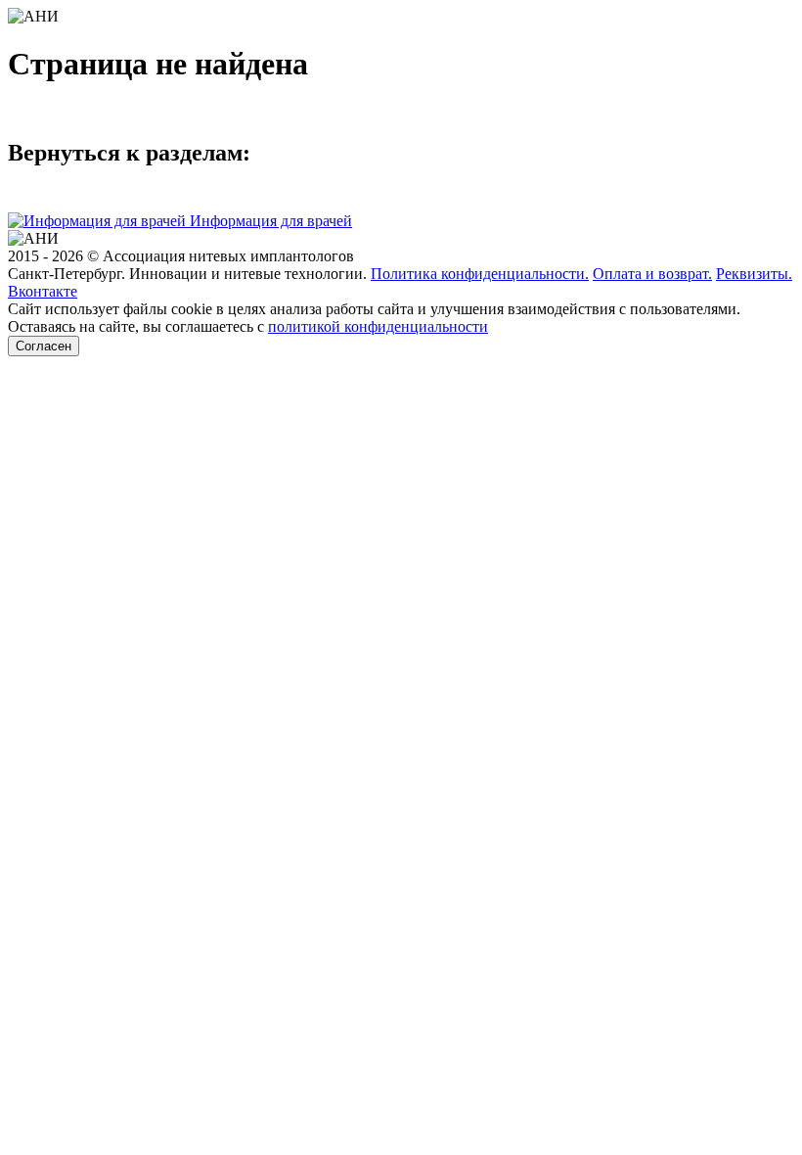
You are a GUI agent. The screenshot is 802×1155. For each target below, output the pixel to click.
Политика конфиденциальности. (480, 273)
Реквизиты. (754, 273)
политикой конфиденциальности (378, 326)
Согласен (43, 346)
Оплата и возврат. (652, 273)
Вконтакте (42, 291)
